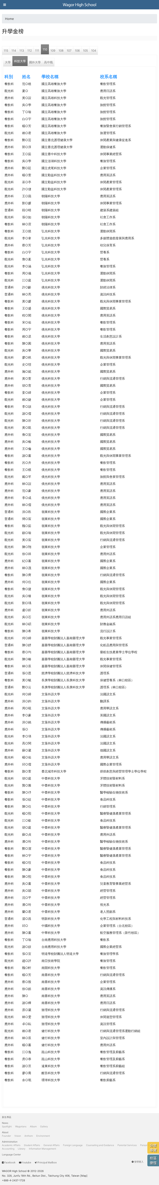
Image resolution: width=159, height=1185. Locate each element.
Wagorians (20, 1126)
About (5, 1132)
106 (77, 50)
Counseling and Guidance (100, 1145)
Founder (6, 1135)
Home (9, 19)
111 (37, 50)
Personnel (145, 1145)
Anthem (28, 1135)
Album (33, 1126)
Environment (43, 1135)
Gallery (44, 1126)
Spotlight (7, 1126)
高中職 (48, 62)
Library (21, 1148)
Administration (9, 1141)
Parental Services (127, 1145)
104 (93, 50)
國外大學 (35, 62)
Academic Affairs (11, 1145)
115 (6, 50)
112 (29, 50)
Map (83, 1175)
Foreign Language (73, 1145)
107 (69, 50)
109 (52, 50)
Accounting (8, 1148)
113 (21, 50)
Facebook (9, 1162)
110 (45, 49)
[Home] (79, 4)
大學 (8, 62)
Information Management (42, 1148)
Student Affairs (32, 1145)
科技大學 (20, 61)
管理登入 (138, 1161)
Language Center (11, 1154)
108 (61, 50)
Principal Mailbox (47, 1162)
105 (85, 50)
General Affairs (51, 1145)
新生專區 (6, 1117)
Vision (17, 1135)
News (5, 1122)
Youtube (26, 1162)
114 (13, 50)
